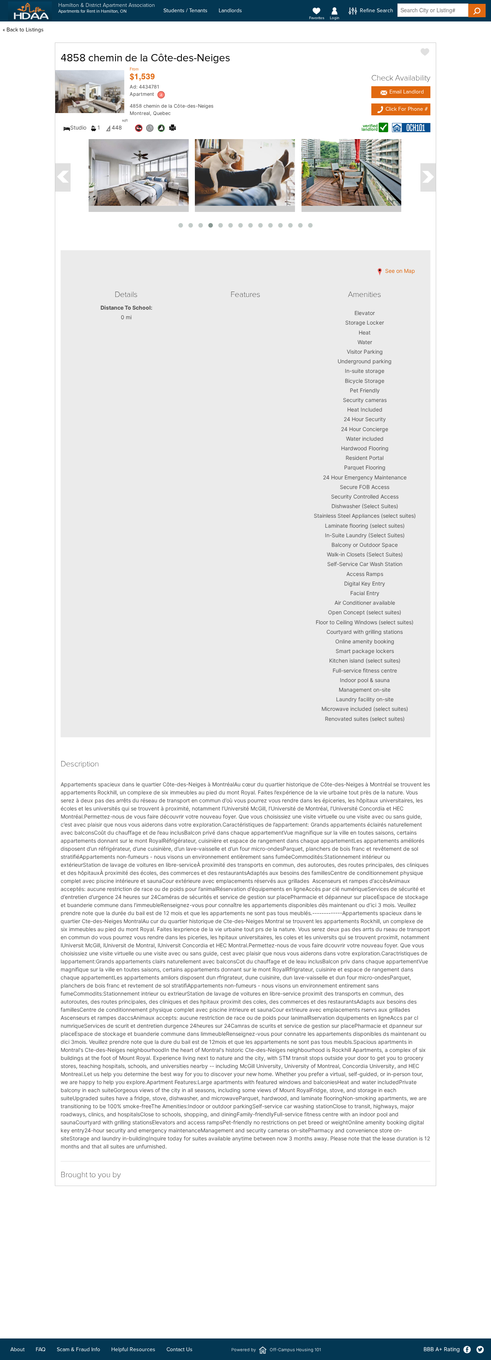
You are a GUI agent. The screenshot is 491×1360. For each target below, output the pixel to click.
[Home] (29, 11)
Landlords (230, 10)
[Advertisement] (245, 1298)
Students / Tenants (185, 10)
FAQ (41, 1349)
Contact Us (179, 1349)
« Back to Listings (23, 29)
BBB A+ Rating (441, 1349)
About (17, 1349)
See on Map (399, 271)
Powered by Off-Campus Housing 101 (276, 1349)
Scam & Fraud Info (78, 1349)
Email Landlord (406, 92)
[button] (477, 10)
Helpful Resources (133, 1349)
